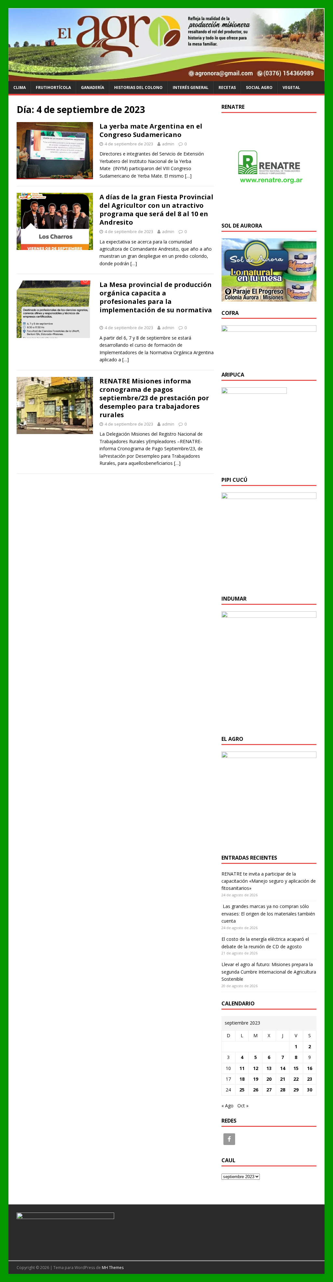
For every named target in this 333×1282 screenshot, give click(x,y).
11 (242, 1068)
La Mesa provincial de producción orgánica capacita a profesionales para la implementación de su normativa (156, 301)
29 (296, 1090)
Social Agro (259, 87)
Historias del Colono (138, 87)
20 (269, 1079)
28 (282, 1090)
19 (255, 1079)
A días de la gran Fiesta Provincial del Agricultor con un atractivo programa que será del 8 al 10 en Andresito (156, 210)
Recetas (227, 87)
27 (269, 1090)
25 (242, 1090)
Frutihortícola (53, 87)
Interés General (190, 87)
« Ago (227, 1105)
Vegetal (291, 87)
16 (309, 1068)
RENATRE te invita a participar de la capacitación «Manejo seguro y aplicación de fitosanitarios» (268, 881)
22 (296, 1079)
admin (168, 144)
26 (255, 1090)
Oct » (242, 1105)
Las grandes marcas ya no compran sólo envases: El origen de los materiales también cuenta (268, 913)
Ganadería (92, 87)
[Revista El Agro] (166, 77)
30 (309, 1090)
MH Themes (113, 1267)
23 (309, 1079)
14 (282, 1068)
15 (296, 1068)
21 (282, 1079)
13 (269, 1068)
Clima (19, 87)
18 (242, 1079)
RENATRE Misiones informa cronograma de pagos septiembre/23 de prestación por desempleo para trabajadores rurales (154, 398)
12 (255, 1068)
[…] (188, 176)
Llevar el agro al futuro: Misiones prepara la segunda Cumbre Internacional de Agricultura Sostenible (268, 971)
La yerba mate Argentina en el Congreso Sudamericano (151, 130)
